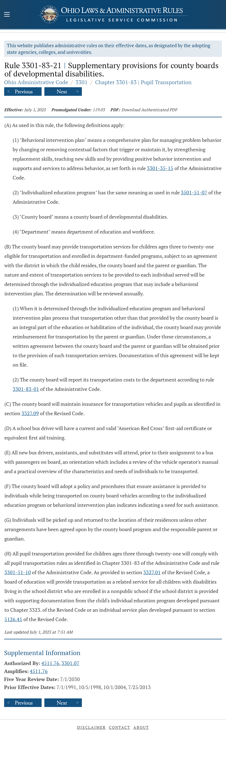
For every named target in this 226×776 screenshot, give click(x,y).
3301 (82, 82)
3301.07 (70, 663)
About (141, 727)
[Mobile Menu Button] (7, 15)
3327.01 (152, 572)
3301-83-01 (26, 389)
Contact (119, 727)
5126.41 (13, 619)
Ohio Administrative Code (36, 82)
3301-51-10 (17, 572)
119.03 (99, 109)
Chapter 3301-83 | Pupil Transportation (143, 82)
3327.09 (30, 413)
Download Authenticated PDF (149, 109)
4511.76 (50, 663)
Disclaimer (91, 727)
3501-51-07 (194, 192)
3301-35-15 (160, 168)
